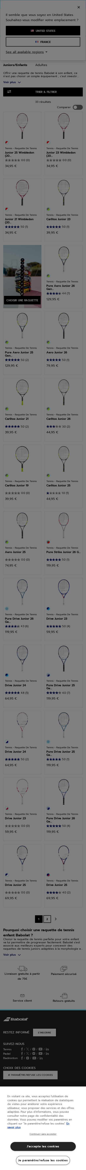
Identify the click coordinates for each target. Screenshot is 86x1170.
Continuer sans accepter (43, 1134)
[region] (43, 1128)
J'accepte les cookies (43, 1146)
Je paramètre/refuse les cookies (43, 1160)
